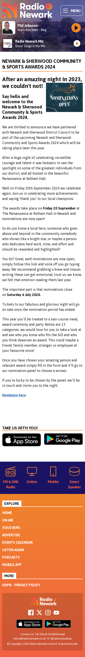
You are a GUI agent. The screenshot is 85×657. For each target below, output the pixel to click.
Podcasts (11, 557)
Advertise (11, 535)
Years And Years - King (31, 30)
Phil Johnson (27, 26)
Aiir (75, 643)
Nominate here (14, 395)
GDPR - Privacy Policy (21, 585)
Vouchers (11, 528)
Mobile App (12, 565)
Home (7, 513)
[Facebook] (31, 614)
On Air (7, 520)
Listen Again (13, 550)
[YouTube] (56, 614)
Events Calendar (17, 542)
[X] (39, 614)
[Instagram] (48, 614)
